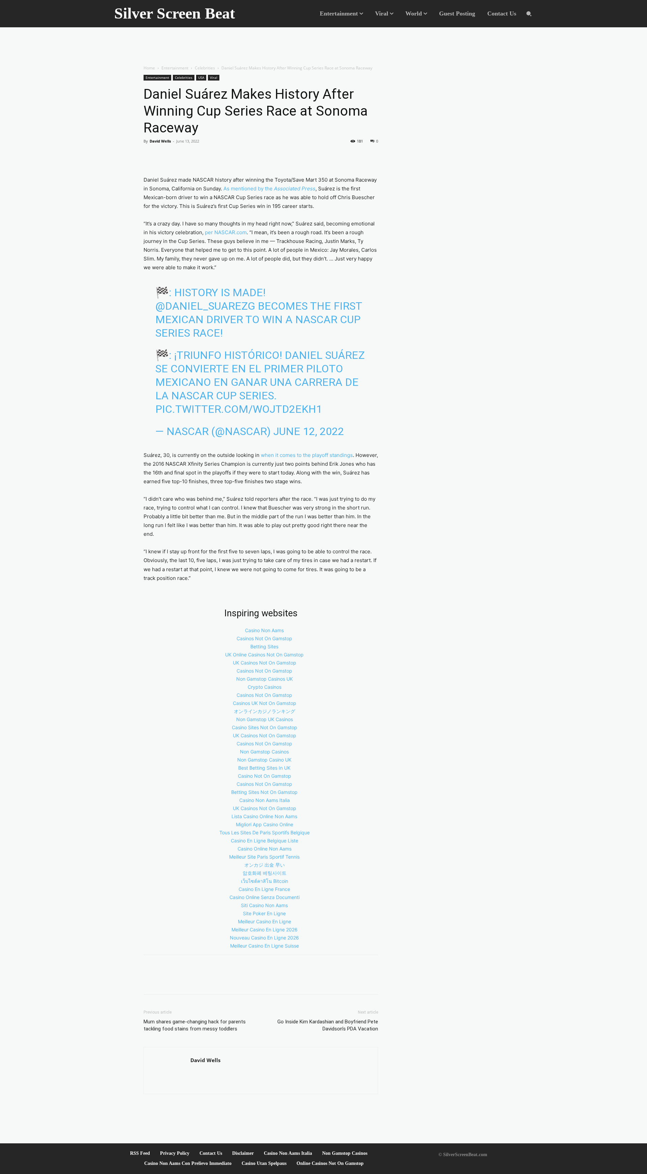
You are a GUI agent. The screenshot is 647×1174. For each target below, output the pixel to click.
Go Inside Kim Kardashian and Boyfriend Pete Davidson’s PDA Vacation (327, 1025)
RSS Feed (140, 1153)
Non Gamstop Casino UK (264, 760)
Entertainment (174, 68)
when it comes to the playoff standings (307, 455)
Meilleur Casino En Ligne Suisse (264, 946)
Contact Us (210, 1153)
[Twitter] (166, 156)
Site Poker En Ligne (264, 913)
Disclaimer (243, 1153)
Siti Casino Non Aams (264, 905)
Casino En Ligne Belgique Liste (264, 840)
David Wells (160, 141)
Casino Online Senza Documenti (264, 897)
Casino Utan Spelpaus (264, 1163)
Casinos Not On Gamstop (264, 638)
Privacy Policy (174, 1153)
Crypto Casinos (264, 687)
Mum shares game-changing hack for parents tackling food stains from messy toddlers (195, 1025)
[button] (529, 14)
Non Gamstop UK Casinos (264, 719)
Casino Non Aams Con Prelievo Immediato (188, 1163)
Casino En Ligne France (264, 889)
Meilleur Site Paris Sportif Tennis (264, 857)
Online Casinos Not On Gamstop (330, 1163)
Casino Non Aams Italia (264, 800)
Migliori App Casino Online (264, 824)
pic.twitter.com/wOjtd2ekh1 (238, 409)
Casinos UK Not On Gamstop (264, 703)
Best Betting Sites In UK (264, 768)
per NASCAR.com (226, 232)
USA (201, 77)
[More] (197, 156)
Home (149, 68)
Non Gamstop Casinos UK (264, 679)
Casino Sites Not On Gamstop (264, 727)
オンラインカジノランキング (264, 711)
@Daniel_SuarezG (205, 306)
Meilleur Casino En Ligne (264, 921)
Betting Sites (264, 646)
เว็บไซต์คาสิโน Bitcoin (264, 881)
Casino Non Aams (264, 630)
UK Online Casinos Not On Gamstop (264, 654)
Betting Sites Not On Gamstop (264, 792)
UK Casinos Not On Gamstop (264, 663)
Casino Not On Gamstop (264, 776)
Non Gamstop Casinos (264, 751)
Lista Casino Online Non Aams (264, 816)
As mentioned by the (268, 188)
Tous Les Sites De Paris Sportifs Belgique (264, 832)
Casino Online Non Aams (264, 849)
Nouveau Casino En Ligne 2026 (264, 937)
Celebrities (205, 68)
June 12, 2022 (308, 431)
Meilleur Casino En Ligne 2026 (265, 929)
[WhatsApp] (181, 156)
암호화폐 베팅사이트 (264, 873)
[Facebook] (150, 156)
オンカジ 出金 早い (264, 865)
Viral (213, 77)
